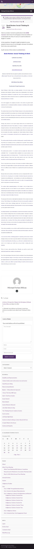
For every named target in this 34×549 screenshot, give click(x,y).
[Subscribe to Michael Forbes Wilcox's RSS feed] (2, 1)
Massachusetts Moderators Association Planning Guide (18, 471)
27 (21, 450)
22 (29, 448)
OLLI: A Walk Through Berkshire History (14, 488)
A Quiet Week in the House (9, 422)
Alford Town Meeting (7, 467)
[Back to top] (30, 545)
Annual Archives (6, 477)
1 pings (5, 298)
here (23, 50)
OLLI (3, 486)
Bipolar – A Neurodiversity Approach (11, 389)
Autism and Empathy (7, 425)
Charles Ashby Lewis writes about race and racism (14, 380)
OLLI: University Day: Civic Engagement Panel (15, 513)
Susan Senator (6, 398)
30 (4, 452)
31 (8, 452)
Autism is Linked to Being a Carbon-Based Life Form (15, 419)
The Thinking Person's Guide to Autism (12, 410)
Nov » (18, 454)
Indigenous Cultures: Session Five (14, 495)
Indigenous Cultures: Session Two (14, 507)
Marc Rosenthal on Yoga (16, 21)
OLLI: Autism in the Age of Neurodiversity (14, 491)
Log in (3, 523)
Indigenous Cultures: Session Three (14, 505)
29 (29, 450)
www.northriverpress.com (17, 69)
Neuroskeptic (5, 401)
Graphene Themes (12, 547)
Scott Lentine (5, 413)
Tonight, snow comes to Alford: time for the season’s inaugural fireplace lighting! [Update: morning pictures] (17, 18)
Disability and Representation (9, 377)
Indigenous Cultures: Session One (14, 500)
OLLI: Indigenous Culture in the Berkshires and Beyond (17, 493)
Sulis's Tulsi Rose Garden (8, 395)
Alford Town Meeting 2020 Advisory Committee (16, 469)
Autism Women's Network (8, 404)
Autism (20, 29)
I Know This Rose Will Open (9, 392)
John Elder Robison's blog (8, 407)
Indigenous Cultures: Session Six (14, 502)
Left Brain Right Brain (7, 416)
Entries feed (5, 526)
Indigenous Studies (7, 483)
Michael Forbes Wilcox (7, 11)
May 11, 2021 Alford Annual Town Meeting (14, 474)
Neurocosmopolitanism (8, 386)
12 (17, 445)
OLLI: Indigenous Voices (10, 510)
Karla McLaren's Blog (7, 383)
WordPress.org (6, 532)
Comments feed (6, 529)
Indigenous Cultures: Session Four (14, 497)
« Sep (15, 454)
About (4, 464)
